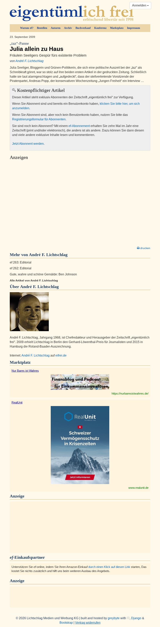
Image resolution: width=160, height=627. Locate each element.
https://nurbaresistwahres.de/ (130, 393)
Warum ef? (26, 28)
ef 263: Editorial (20, 262)
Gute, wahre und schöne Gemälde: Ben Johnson (43, 274)
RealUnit (17, 402)
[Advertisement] (80, 204)
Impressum (133, 28)
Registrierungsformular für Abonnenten (39, 119)
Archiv (68, 28)
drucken (145, 248)
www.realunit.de (138, 487)
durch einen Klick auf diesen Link (109, 566)
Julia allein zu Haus (36, 46)
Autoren (55, 28)
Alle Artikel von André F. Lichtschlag (34, 280)
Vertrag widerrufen (87, 622)
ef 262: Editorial (20, 268)
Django (136, 618)
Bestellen (42, 28)
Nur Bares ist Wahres (25, 370)
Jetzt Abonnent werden (28, 143)
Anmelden (139, 5)
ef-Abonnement (79, 126)
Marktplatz (117, 28)
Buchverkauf (83, 28)
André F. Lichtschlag (29, 61)
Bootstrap (66, 622)
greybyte (114, 618)
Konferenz (100, 28)
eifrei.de (61, 355)
